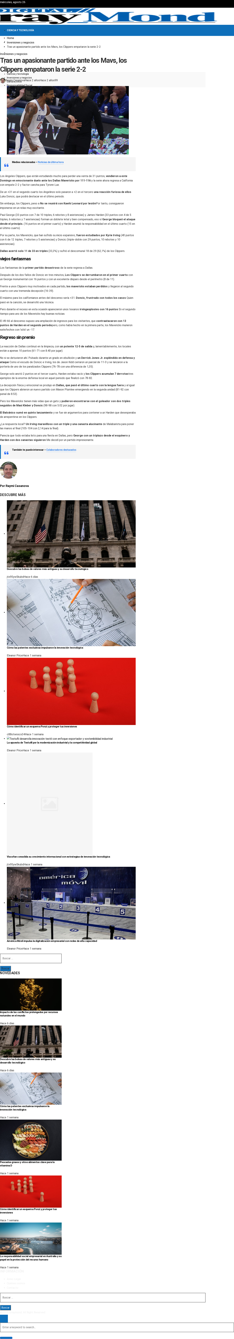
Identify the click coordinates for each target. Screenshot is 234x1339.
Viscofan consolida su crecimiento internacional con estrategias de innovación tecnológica (58, 856)
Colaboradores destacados (61, 449)
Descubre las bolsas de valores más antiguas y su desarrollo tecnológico (47, 569)
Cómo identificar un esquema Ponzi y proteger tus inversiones (42, 726)
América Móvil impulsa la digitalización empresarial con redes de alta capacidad (52, 941)
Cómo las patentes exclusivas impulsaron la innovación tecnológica (45, 647)
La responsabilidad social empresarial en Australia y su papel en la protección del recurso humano (30, 1258)
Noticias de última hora (51, 162)
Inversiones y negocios (13, 54)
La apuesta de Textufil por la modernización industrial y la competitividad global (52, 742)
